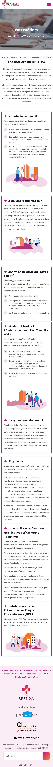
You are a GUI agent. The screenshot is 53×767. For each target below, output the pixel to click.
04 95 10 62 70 (15, 671)
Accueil (11, 36)
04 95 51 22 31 (42, 674)
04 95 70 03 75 (18, 674)
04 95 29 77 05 (38, 671)
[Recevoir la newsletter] (46, 756)
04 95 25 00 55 (31, 677)
